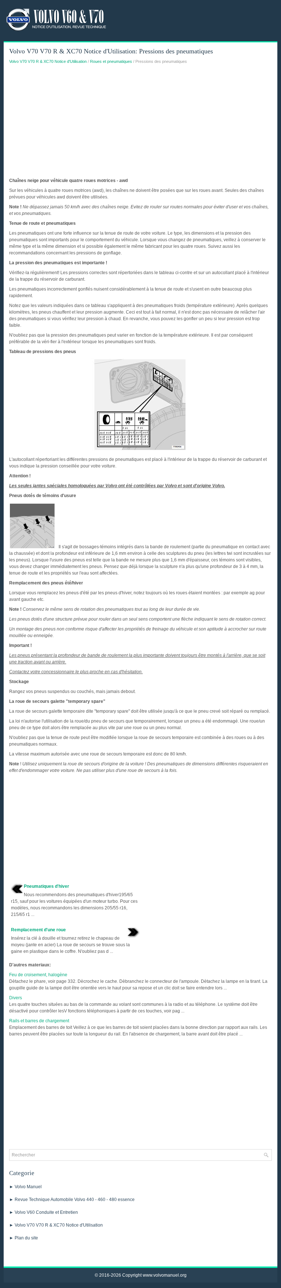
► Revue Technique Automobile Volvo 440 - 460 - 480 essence (72, 1199)
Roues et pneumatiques (111, 61)
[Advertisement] (140, 123)
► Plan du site (23, 1237)
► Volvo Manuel (25, 1186)
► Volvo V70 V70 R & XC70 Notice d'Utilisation (56, 1225)
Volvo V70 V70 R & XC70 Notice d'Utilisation (48, 61)
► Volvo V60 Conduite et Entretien (43, 1212)
